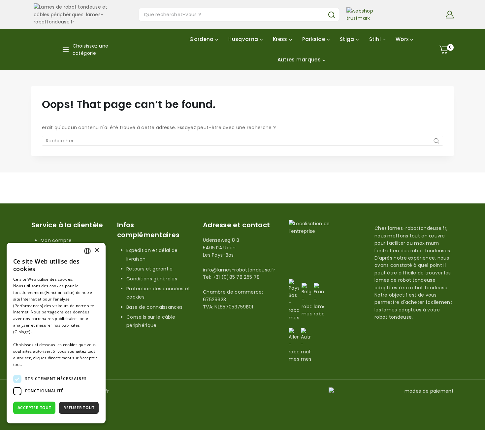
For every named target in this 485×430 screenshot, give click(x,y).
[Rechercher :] (242, 140)
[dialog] (56, 333)
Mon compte (56, 240)
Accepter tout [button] (34, 408)
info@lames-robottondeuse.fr (239, 270)
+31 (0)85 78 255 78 (236, 277)
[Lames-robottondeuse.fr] (73, 14)
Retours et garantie (149, 269)
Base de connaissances (154, 307)
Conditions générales (151, 278)
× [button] (96, 250)
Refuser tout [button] (78, 408)
